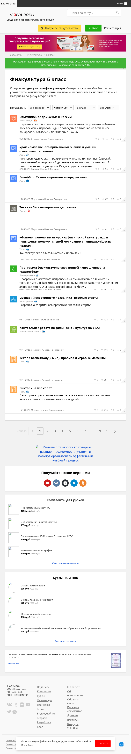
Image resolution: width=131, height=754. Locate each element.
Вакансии (73, 719)
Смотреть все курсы (65, 641)
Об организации (75, 693)
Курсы (41, 696)
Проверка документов (74, 709)
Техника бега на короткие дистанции (47, 207)
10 (107, 431)
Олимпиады (44, 700)
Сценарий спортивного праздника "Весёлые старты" (59, 298)
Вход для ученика (72, 726)
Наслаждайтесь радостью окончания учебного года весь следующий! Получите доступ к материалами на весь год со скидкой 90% (65, 63)
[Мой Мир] (121, 744)
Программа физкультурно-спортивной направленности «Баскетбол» (62, 269)
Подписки (43, 687)
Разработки (15, 54)
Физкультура (34, 54)
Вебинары (43, 704)
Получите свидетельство (61, 28)
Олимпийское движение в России (45, 117)
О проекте (73, 687)
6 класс (50, 54)
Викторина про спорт (35, 388)
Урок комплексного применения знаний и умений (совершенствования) (57, 149)
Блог (40, 726)
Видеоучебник (46, 713)
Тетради (42, 718)
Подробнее (13, 663)
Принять (103, 743)
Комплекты (44, 691)
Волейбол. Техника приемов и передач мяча (53, 177)
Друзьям (72, 715)
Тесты (40, 709)
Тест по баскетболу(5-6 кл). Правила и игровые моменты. (62, 358)
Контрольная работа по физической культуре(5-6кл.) (59, 328)
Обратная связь (73, 701)
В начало (20, 431)
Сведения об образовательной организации (30, 19)
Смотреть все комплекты (65, 563)
